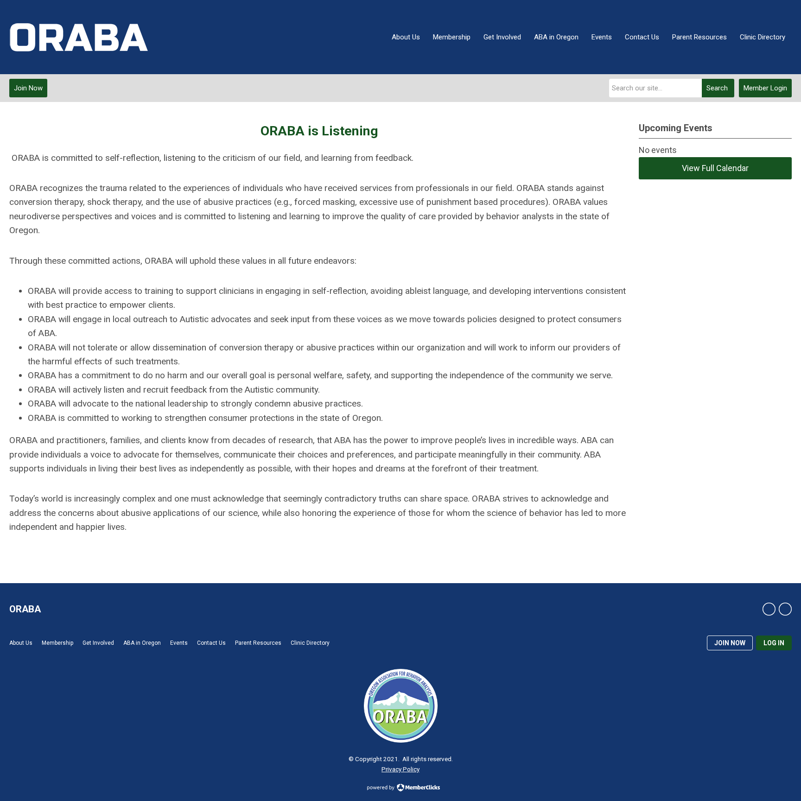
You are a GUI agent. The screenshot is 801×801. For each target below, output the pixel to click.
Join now (729, 643)
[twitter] (785, 609)
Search (717, 88)
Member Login (765, 88)
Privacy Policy (400, 769)
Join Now (28, 88)
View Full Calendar (715, 168)
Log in (773, 643)
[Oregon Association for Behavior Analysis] (78, 37)
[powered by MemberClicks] (400, 788)
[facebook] (769, 609)
